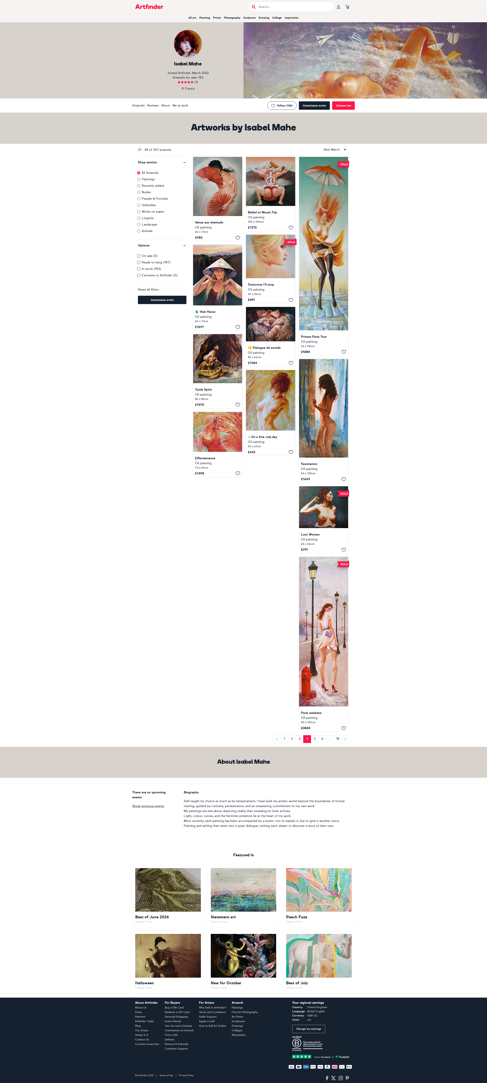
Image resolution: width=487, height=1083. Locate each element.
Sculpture (249, 17)
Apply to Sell (206, 1021)
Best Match (332, 149)
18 (337, 739)
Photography (232, 17)
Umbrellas (149, 205)
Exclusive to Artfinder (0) (159, 275)
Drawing (264, 17)
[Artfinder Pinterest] (347, 1078)
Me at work (180, 105)
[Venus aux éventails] (217, 199)
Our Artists (141, 1030)
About (165, 105)
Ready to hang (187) (156, 262)
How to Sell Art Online (212, 1025)
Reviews (153, 105)
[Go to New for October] (243, 962)
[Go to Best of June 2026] (168, 896)
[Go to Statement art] (243, 896)
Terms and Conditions (212, 1012)
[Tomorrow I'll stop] (270, 269)
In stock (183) (151, 269)
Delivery (169, 1039)
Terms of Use (166, 1075)
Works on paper (153, 211)
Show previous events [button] (148, 806)
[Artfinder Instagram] (341, 1078)
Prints (217, 17)
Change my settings (308, 1029)
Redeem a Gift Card (177, 1012)
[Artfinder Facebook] (327, 1078)
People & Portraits (155, 198)
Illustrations (239, 1035)
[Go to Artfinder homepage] (149, 6)
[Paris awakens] (323, 644)
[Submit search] (254, 6)
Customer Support (176, 1048)
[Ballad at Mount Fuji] (270, 194)
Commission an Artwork (179, 1030)
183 (200, 77)
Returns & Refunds (176, 1044)
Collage (277, 17)
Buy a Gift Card (174, 1007)
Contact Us (142, 1039)
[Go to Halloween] (168, 962)
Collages (237, 1030)
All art (192, 17)
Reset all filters (148, 289)
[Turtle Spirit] (217, 371)
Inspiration (291, 17)
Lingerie (148, 218)
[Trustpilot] (320, 1056)
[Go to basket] (347, 6)
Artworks (138, 105)
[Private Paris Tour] (323, 256)
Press (138, 1012)
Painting (204, 17)
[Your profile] (338, 6)
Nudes (146, 192)
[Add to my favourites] (237, 237)
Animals (147, 231)
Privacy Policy (186, 1075)
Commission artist (314, 105)
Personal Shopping (176, 1016)
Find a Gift (171, 1035)
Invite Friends (173, 1021)
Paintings (148, 179)
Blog (138, 1025)
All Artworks (150, 173)
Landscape (149, 224)
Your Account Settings (178, 1025)
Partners (140, 1016)
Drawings (237, 1025)
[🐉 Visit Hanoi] (217, 287)
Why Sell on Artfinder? (212, 1007)
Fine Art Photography (245, 1012)
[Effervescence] (217, 444)
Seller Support (208, 1016)
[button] (162, 162)
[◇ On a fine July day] (270, 412)
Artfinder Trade (144, 1021)
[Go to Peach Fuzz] (319, 896)
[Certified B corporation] (307, 1043)
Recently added (153, 186)
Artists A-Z (141, 1035)
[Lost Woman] (323, 519)
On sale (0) (150, 256)
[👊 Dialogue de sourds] (270, 336)
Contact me (343, 105)
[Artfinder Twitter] (333, 1078)
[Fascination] (323, 420)
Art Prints (237, 1016)
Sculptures (238, 1021)
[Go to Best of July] (319, 962)
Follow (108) (285, 105)
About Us (140, 1007)
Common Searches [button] (147, 1044)
